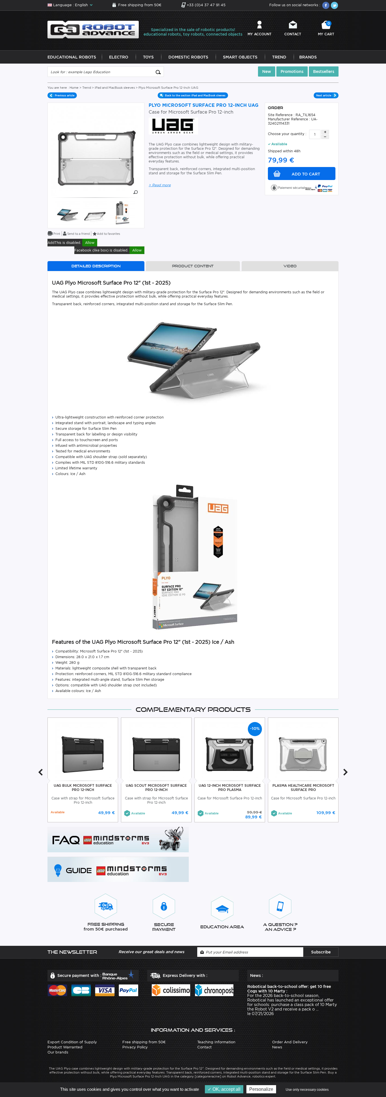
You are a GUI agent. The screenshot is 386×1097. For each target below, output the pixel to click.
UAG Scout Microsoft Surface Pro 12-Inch (156, 787)
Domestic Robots (188, 57)
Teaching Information (216, 1042)
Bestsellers (323, 71)
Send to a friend (78, 233)
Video (290, 266)
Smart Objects (240, 57)
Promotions (292, 71)
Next (345, 772)
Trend (279, 57)
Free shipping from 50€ (139, 5)
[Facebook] (325, 5)
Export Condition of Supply (72, 1042)
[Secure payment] (302, 187)
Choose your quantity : (287, 134)
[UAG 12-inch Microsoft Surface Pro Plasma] (230, 749)
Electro (118, 57)
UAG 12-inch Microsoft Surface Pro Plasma (230, 787)
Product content (193, 266)
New (266, 71)
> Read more (160, 185)
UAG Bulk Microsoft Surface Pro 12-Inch (83, 787)
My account (260, 34)
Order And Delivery (290, 1042)
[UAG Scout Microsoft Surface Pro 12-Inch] (156, 749)
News (277, 1047)
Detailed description (95, 266)
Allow (89, 242)
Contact (292, 34)
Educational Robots (71, 57)
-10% (255, 728)
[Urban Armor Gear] (173, 125)
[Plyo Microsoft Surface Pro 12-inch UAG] (67, 213)
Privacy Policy (135, 1047)
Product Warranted (65, 1047)
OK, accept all (225, 1089)
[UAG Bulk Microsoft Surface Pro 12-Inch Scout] (83, 749)
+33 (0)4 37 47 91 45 (206, 5)
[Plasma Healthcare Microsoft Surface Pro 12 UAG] (303, 749)
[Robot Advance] (93, 29)
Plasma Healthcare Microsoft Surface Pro (303, 787)
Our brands (57, 1052)
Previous (40, 772)
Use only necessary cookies (307, 1090)
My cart (326, 28)
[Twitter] (334, 5)
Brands (308, 57)
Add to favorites (108, 233)
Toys (148, 57)
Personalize (261, 1089)
